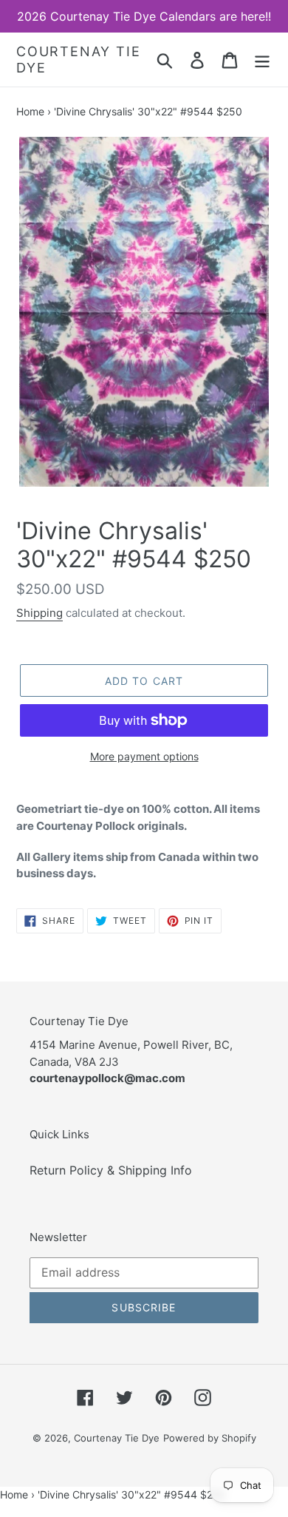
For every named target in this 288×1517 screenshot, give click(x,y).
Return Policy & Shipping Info (111, 1170)
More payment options (144, 756)
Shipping (39, 613)
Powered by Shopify (209, 1438)
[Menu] (262, 59)
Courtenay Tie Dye (78, 59)
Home (30, 111)
